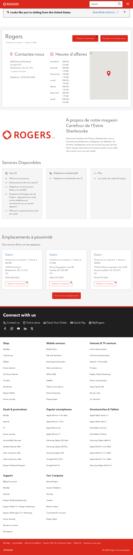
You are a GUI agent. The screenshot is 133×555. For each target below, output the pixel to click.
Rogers (9, 254)
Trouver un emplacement (66, 295)
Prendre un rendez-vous (115, 38)
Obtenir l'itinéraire (87, 38)
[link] (106, 12)
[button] (119, 4)
